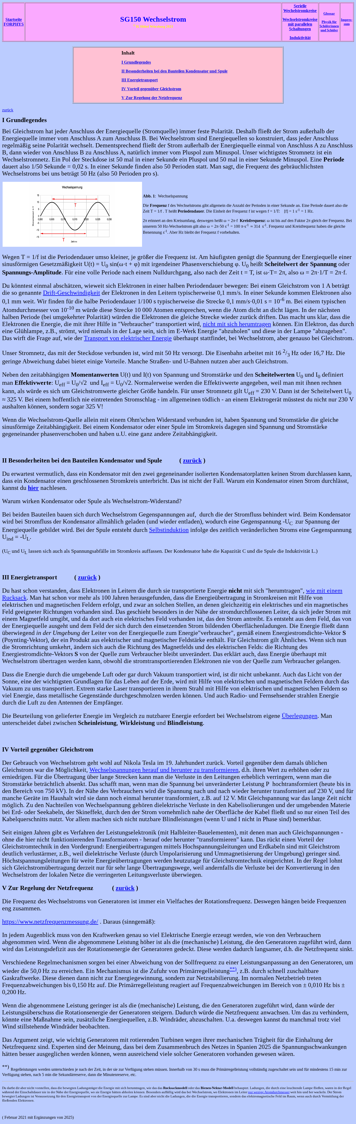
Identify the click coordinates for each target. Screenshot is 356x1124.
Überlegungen (299, 715)
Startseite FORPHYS (14, 21)
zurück (7, 110)
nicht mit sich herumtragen (237, 324)
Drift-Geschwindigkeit (71, 292)
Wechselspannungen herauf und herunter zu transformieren (163, 769)
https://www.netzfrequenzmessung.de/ (50, 921)
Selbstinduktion (169, 529)
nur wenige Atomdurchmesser (269, 1092)
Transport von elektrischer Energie (128, 338)
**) (233, 969)
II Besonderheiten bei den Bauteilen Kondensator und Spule (174, 71)
